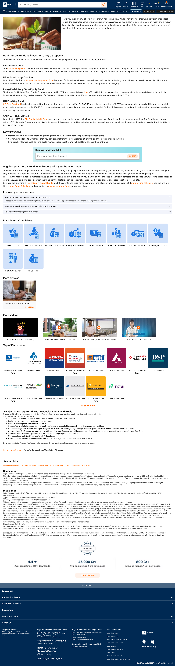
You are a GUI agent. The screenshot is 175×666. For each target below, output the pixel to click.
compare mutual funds (59, 186)
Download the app (166, 11)
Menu (8, 11)
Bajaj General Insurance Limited (117, 639)
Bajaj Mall (38, 12)
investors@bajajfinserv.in (85, 639)
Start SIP (132, 156)
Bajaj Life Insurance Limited (115, 643)
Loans (16, 12)
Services (104, 12)
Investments (60, 12)
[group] (19, 295)
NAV (86, 92)
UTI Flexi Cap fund (12, 104)
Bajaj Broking (111, 652)
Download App (87, 575)
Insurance (73, 12)
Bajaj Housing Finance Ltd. (115, 649)
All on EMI (26, 12)
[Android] (144, 641)
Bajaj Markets (111, 646)
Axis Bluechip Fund (16, 68)
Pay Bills (85, 12)
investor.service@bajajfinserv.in (52, 637)
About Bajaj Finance (120, 12)
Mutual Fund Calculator (19, 186)
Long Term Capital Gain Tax (40, 465)
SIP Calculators (59, 465)
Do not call (150, 11)
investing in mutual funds (40, 183)
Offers (94, 12)
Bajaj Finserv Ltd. (112, 633)
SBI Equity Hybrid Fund (36, 119)
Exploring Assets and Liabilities (15, 465)
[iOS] (153, 641)
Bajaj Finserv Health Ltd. (114, 656)
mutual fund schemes (142, 183)
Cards (48, 12)
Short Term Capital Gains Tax (78, 465)
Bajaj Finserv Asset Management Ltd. (118, 659)
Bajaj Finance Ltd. (112, 636)
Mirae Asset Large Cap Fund (40, 80)
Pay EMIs (137, 11)
